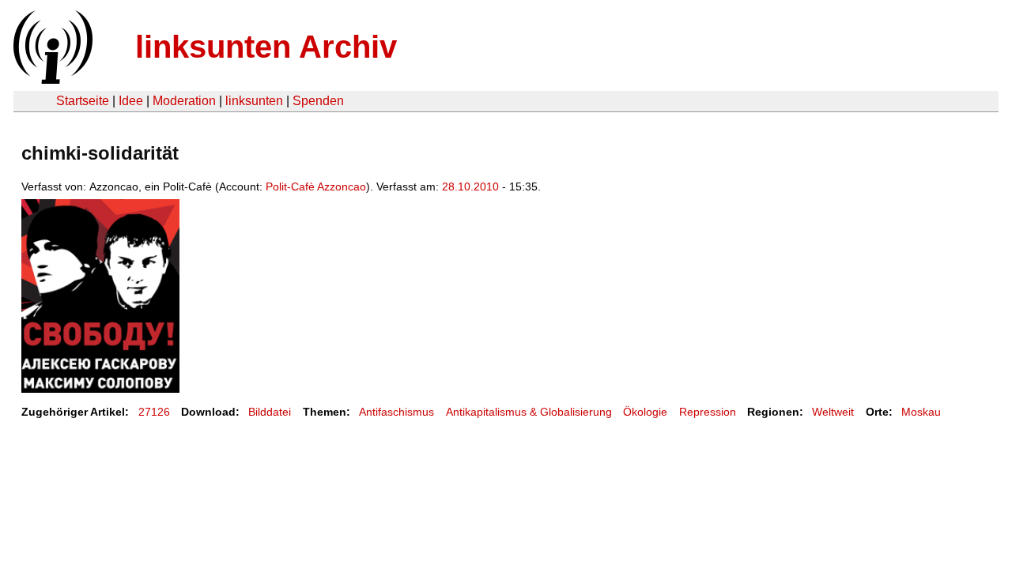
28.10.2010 (470, 186)
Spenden (318, 100)
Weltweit (833, 411)
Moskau (921, 411)
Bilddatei (269, 411)
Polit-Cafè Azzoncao (316, 186)
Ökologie (645, 411)
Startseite (82, 100)
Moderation (184, 100)
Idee (131, 100)
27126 (154, 411)
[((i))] (51, 79)
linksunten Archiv (266, 46)
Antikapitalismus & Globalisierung (529, 411)
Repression (707, 411)
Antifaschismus (396, 411)
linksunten (254, 100)
